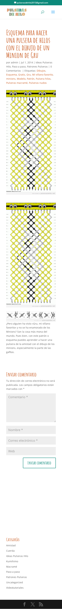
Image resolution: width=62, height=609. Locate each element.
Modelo (21, 78)
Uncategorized (14, 582)
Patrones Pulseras (37, 66)
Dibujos (41, 70)
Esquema (11, 74)
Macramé (11, 566)
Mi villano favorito (42, 74)
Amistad (11, 545)
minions (11, 78)
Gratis (21, 74)
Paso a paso (19, 66)
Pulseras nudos (38, 82)
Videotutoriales (15, 587)
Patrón (30, 78)
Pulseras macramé (17, 82)
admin (14, 62)
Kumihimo (12, 561)
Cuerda (10, 550)
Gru (29, 74)
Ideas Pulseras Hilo (17, 556)
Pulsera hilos (43, 78)
